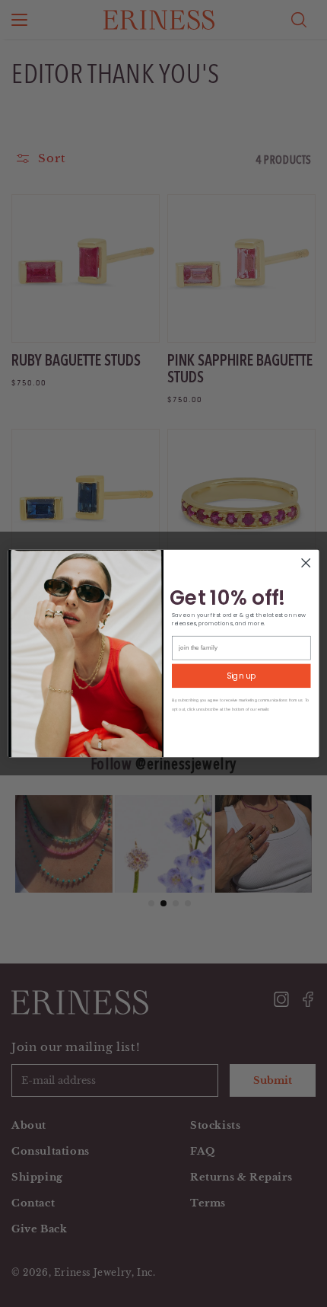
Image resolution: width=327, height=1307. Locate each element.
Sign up (241, 676)
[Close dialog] (306, 563)
